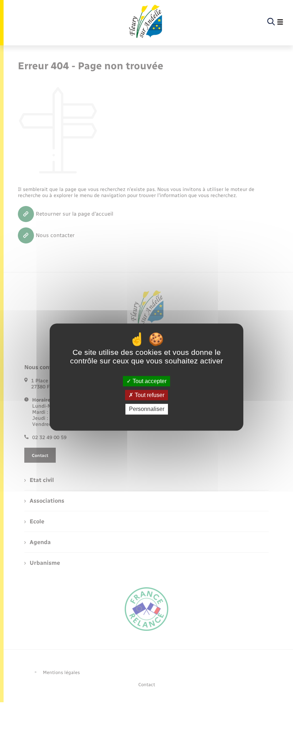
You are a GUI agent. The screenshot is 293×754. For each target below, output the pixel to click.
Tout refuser (148, 395)
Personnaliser (146, 409)
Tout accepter (149, 381)
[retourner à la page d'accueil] (145, 22)
